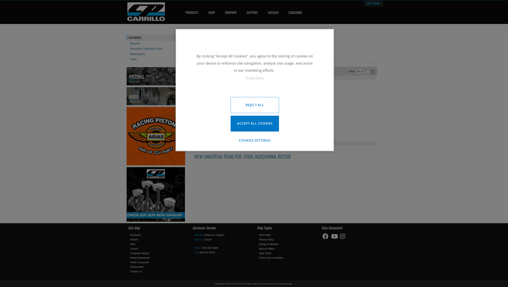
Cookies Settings (255, 140)
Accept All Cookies (255, 123)
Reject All (255, 105)
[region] (254, 90)
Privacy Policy (255, 78)
